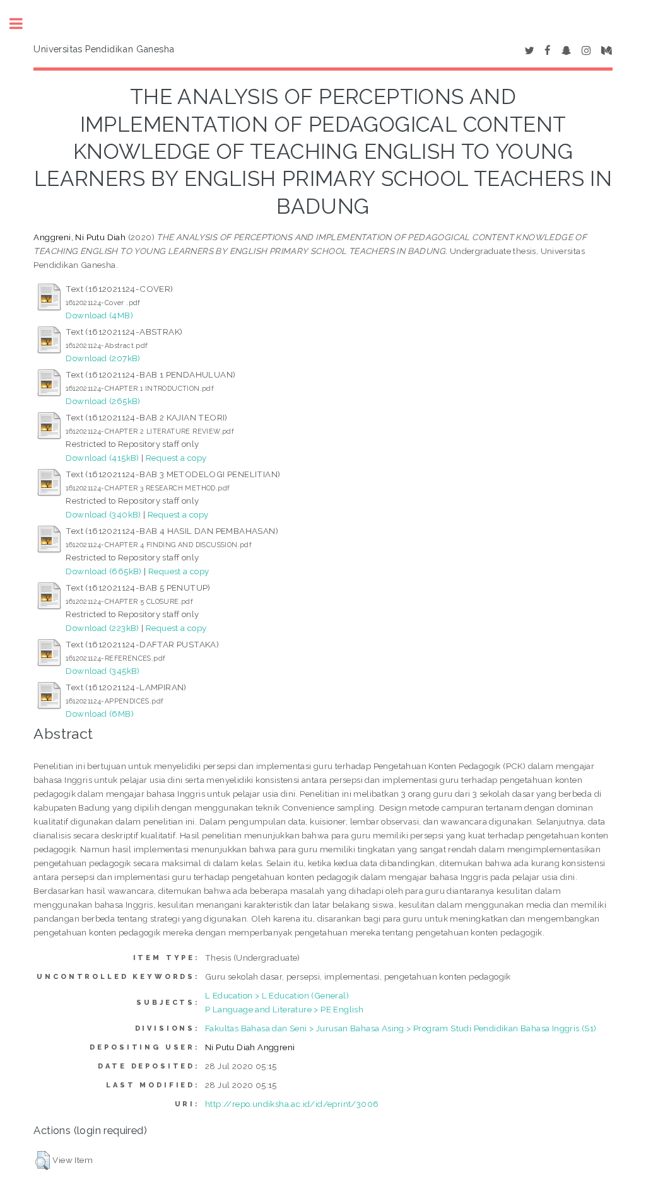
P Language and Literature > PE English (284, 1009)
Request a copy (176, 458)
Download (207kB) (103, 358)
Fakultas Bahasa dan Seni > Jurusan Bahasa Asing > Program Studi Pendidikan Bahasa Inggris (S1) (401, 1028)
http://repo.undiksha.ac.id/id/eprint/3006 (292, 1104)
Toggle (22, 23)
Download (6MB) (100, 714)
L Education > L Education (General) (277, 995)
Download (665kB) (103, 571)
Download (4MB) (99, 315)
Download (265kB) (103, 401)
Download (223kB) (102, 628)
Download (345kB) (102, 671)
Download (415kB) (102, 458)
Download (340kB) (103, 514)
